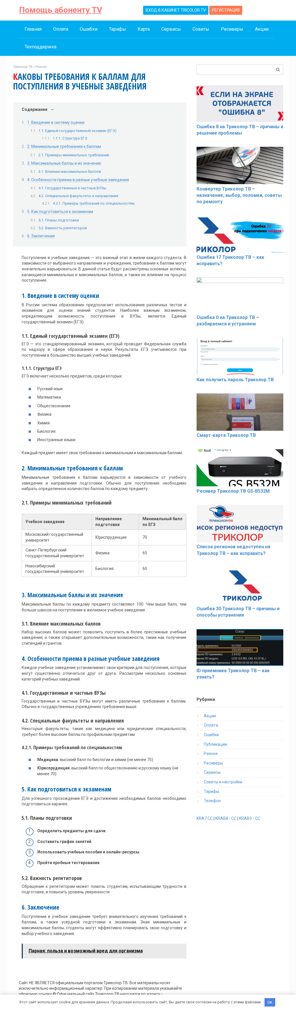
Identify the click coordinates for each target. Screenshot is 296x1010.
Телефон (212, 800)
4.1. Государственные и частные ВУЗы (72, 188)
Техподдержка (40, 47)
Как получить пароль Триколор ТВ (235, 379)
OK (269, 1002)
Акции (262, 29)
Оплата (60, 29)
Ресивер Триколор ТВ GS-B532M (233, 491)
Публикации (215, 744)
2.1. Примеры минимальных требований (73, 155)
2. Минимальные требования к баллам (64, 146)
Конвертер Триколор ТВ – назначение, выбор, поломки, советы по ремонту (239, 195)
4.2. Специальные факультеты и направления (78, 196)
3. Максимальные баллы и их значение (64, 163)
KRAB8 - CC (225, 818)
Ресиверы (232, 29)
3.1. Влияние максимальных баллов (69, 171)
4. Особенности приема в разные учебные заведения (78, 179)
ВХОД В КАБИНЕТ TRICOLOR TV (176, 10)
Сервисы (171, 29)
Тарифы (117, 29)
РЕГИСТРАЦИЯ (226, 10)
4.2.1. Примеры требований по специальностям (93, 203)
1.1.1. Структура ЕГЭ (70, 138)
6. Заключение (41, 236)
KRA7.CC (205, 818)
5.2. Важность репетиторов (62, 228)
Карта (144, 29)
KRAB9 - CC (249, 818)
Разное (211, 753)
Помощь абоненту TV (60, 10)
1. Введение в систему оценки (55, 122)
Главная (33, 29)
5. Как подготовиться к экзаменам (60, 211)
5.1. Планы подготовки (58, 220)
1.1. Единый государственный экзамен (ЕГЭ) (77, 131)
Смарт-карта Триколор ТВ (226, 435)
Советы (201, 29)
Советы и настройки (223, 782)
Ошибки (88, 29)
